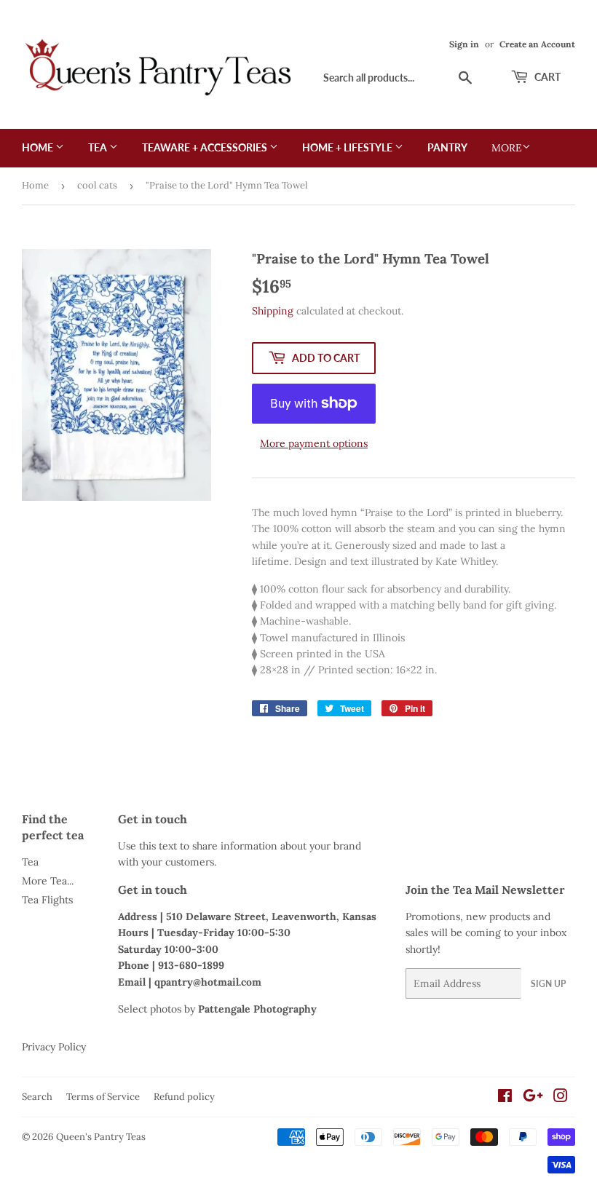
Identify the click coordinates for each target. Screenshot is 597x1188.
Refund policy (184, 1096)
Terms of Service (103, 1096)
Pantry (447, 147)
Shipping (272, 310)
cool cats (97, 185)
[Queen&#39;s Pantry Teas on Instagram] (560, 1097)
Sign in (464, 44)
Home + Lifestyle (348, 147)
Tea (98, 147)
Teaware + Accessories (205, 147)
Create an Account (537, 44)
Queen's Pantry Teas (101, 1136)
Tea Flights (47, 899)
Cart (546, 77)
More (506, 147)
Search (37, 1096)
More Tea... (48, 880)
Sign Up (548, 983)
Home (38, 147)
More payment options (314, 443)
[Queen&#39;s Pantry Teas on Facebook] (505, 1097)
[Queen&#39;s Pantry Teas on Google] (533, 1097)
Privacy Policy (54, 1046)
